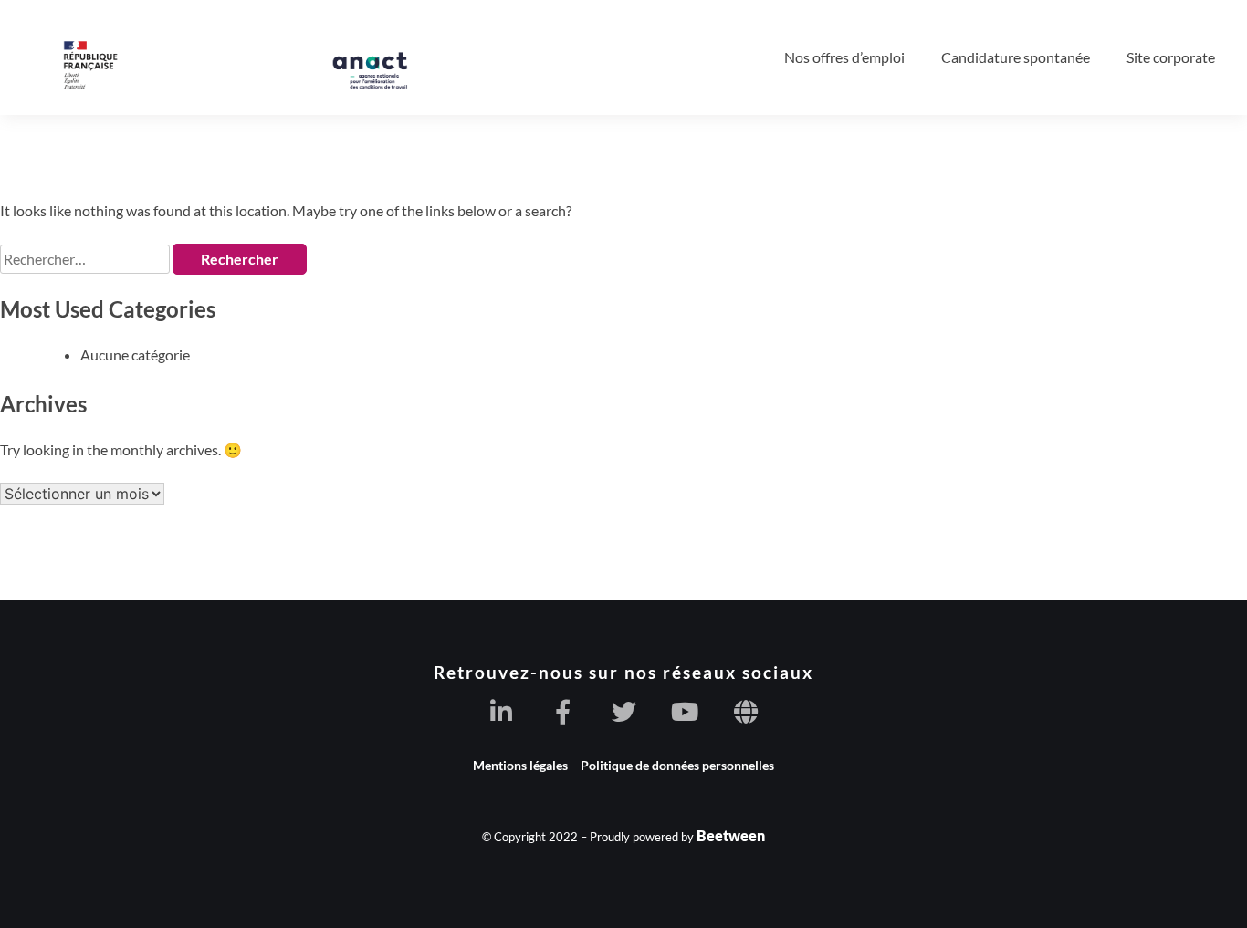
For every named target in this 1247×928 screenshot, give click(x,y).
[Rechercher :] (86, 258)
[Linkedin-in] (501, 711)
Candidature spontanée (1015, 57)
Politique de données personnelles (677, 765)
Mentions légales (520, 765)
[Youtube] (685, 711)
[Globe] (746, 711)
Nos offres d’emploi (844, 57)
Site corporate (1170, 57)
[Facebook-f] (562, 711)
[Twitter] (624, 711)
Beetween (731, 835)
